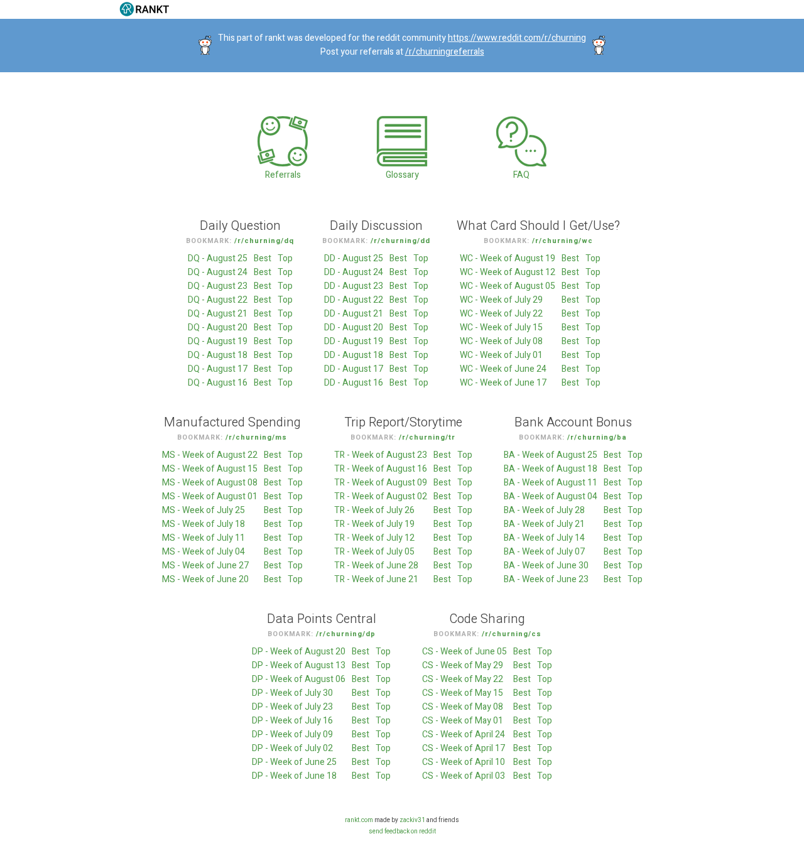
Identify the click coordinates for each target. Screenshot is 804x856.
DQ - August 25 (217, 258)
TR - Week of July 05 (374, 551)
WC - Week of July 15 (501, 327)
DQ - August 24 (217, 272)
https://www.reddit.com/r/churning (517, 38)
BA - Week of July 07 (544, 551)
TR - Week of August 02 (380, 496)
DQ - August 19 (217, 341)
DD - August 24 (353, 272)
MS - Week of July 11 (203, 537)
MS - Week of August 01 (210, 496)
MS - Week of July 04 (203, 551)
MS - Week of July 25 (203, 510)
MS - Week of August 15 (210, 468)
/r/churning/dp (346, 634)
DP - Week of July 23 (292, 706)
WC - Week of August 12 (507, 272)
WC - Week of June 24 (503, 369)
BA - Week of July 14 (544, 537)
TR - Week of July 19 (374, 524)
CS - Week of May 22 (462, 679)
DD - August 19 (353, 341)
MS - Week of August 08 (210, 482)
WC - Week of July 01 (501, 355)
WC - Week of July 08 (501, 341)
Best (262, 258)
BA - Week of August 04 (550, 496)
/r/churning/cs (511, 634)
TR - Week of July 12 (374, 537)
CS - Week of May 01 (462, 720)
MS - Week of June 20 (205, 579)
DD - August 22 (353, 299)
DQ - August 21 (217, 313)
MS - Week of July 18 (203, 524)
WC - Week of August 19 (507, 258)
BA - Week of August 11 (550, 482)
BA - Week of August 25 (550, 455)
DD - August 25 (353, 258)
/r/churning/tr (427, 437)
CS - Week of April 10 (463, 762)
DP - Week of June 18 (294, 776)
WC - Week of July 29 (501, 299)
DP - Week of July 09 (292, 734)
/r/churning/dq (264, 241)
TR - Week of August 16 (380, 468)
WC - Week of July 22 (501, 313)
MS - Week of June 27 (205, 565)
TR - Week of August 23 (380, 455)
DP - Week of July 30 (292, 693)
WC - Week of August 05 (507, 286)
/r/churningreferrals (444, 51)
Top (285, 258)
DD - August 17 (353, 369)
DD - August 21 (353, 313)
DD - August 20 (353, 327)
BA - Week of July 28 (544, 510)
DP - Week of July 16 (292, 720)
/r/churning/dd (400, 241)
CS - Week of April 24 (463, 734)
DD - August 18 (353, 355)
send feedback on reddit (402, 831)
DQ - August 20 (217, 327)
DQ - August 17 (217, 369)
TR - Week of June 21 (376, 579)
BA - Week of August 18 (550, 468)
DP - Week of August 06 (298, 679)
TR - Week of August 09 (380, 482)
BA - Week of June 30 (546, 565)
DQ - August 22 (217, 299)
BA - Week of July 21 (544, 524)
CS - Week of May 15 (462, 693)
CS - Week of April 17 (463, 748)
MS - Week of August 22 (210, 455)
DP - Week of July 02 (292, 748)
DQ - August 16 (217, 382)
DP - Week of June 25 (294, 762)
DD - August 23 (353, 286)
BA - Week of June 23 (546, 579)
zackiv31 (412, 820)
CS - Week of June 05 (464, 651)
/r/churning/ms (256, 437)
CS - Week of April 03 (463, 776)
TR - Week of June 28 (376, 565)
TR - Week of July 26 (374, 510)
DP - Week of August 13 (298, 665)
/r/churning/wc (562, 241)
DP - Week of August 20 (298, 651)
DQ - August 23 (217, 286)
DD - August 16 (353, 382)
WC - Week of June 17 (503, 382)
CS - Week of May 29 (462, 665)
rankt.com (359, 820)
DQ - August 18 (217, 355)
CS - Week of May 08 (462, 706)
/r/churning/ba (597, 437)
